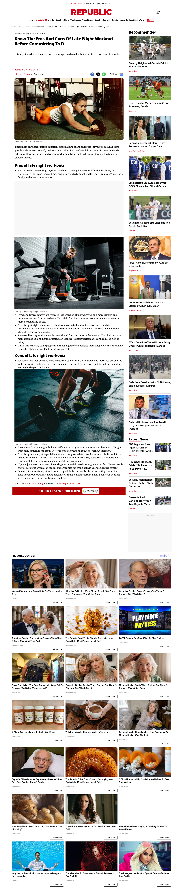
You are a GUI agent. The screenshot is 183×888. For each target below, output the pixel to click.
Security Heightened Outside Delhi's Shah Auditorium (148, 65)
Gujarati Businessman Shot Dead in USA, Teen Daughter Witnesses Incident (148, 426)
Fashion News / (38, 27)
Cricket (132, 231)
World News (134, 350)
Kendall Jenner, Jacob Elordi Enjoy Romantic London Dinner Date (147, 144)
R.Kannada (106, 3)
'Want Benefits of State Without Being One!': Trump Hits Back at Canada (149, 344)
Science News (135, 310)
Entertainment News (137, 151)
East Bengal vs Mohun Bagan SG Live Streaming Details (149, 104)
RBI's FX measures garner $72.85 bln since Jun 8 (148, 264)
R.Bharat (87, 3)
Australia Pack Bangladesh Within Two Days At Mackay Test (141, 502)
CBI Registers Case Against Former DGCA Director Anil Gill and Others (147, 184)
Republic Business (136, 271)
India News (133, 71)
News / (14, 27)
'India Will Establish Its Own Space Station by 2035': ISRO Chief (147, 304)
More (149, 20)
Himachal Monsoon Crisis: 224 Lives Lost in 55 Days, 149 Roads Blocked (141, 467)
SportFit (132, 111)
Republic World (76, 3)
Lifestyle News (22, 74)
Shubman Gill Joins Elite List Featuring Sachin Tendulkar (149, 224)
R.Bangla (96, 3)
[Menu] (157, 12)
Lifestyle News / (24, 27)
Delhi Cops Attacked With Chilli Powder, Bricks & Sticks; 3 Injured (150, 384)
